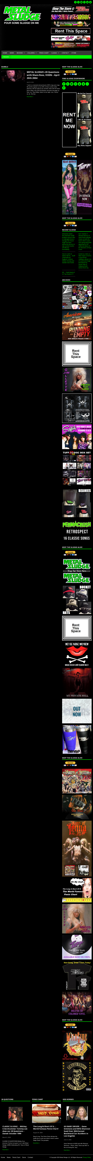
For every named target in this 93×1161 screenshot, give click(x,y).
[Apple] (87, 2)
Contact (65, 53)
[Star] (90, 2)
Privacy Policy (87, 1157)
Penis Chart (44, 53)
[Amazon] (64, 88)
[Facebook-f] (75, 2)
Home (5, 53)
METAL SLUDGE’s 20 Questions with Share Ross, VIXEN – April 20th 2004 (43, 74)
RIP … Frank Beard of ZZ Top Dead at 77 (68, 273)
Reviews (20, 53)
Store (73, 53)
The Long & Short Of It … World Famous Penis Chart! (45, 1127)
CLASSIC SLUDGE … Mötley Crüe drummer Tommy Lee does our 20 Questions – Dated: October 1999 (14, 1130)
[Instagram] (84, 2)
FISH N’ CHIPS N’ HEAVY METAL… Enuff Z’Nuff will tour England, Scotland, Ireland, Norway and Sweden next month (68, 258)
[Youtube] (81, 2)
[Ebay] (87, 84)
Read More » (30, 96)
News (12, 53)
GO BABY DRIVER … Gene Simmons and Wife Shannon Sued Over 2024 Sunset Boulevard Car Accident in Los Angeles (77, 1131)
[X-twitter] (78, 2)
